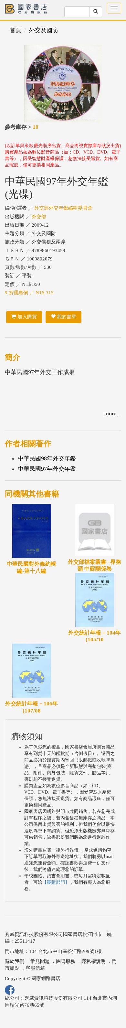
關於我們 (14, 961)
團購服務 (65, 961)
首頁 (15, 30)
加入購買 (26, 316)
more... (112, 413)
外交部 (39, 216)
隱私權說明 (93, 961)
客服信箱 (35, 968)
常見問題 (40, 961)
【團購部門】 (55, 882)
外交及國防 (43, 30)
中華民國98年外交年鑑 (47, 458)
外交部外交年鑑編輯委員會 (63, 208)
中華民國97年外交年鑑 (47, 469)
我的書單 (66, 316)
